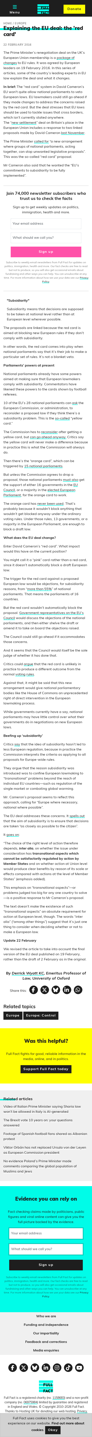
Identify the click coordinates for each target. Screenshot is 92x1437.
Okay (53, 1430)
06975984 (30, 1402)
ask (75, 403)
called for (41, 141)
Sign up (46, 252)
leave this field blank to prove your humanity (18, 1191)
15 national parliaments (43, 466)
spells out (77, 816)
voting (20, 674)
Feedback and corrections (46, 1342)
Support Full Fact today (45, 1069)
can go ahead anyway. (48, 437)
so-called (62, 418)
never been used (50, 504)
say (17, 744)
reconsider (49, 432)
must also (70, 480)
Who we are (46, 1316)
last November (73, 133)
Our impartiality (46, 1333)
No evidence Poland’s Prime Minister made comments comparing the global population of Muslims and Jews (40, 1166)
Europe (13, 1015)
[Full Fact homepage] (43, 9)
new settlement (24, 123)
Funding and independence (46, 1325)
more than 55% (39, 589)
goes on (12, 835)
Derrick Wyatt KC (28, 974)
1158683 (58, 1398)
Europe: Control (41, 1015)
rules (30, 674)
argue (28, 664)
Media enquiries (46, 1350)
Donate (74, 9)
